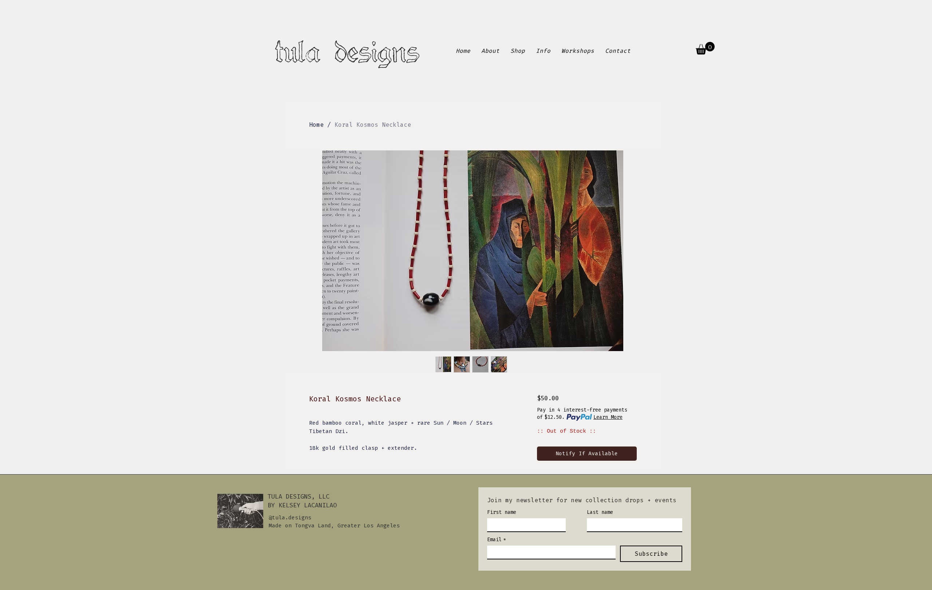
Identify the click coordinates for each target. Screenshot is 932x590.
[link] (705, 48)
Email (496, 539)
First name (501, 512)
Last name (600, 512)
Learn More (608, 417)
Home (316, 124)
